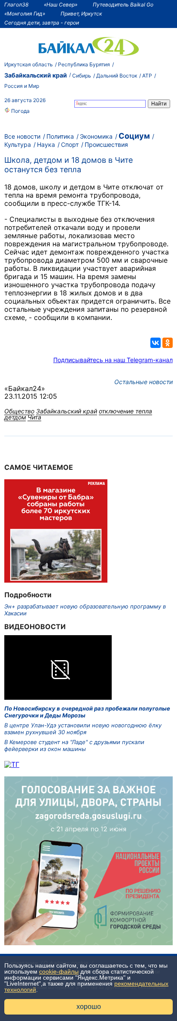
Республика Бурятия (84, 64)
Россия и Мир (21, 86)
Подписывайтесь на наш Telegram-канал (113, 359)
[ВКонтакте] (155, 343)
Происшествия (106, 144)
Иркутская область (28, 64)
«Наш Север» (60, 4)
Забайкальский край (35, 75)
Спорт (70, 144)
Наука (46, 144)
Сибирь (81, 75)
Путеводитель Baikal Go (123, 4)
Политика (60, 136)
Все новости (22, 136)
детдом (15, 417)
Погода (20, 111)
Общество (19, 411)
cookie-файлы (59, 971)
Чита (34, 417)
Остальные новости (143, 381)
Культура (17, 144)
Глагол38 (16, 4)
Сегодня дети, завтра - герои (41, 22)
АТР (147, 75)
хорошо (88, 1006)
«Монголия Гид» (24, 13)
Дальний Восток (116, 75)
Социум (134, 135)
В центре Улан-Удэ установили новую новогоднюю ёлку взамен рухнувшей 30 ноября (83, 728)
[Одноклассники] (167, 343)
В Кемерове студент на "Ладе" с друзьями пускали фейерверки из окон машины (74, 745)
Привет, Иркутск (81, 13)
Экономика (96, 136)
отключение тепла (125, 411)
